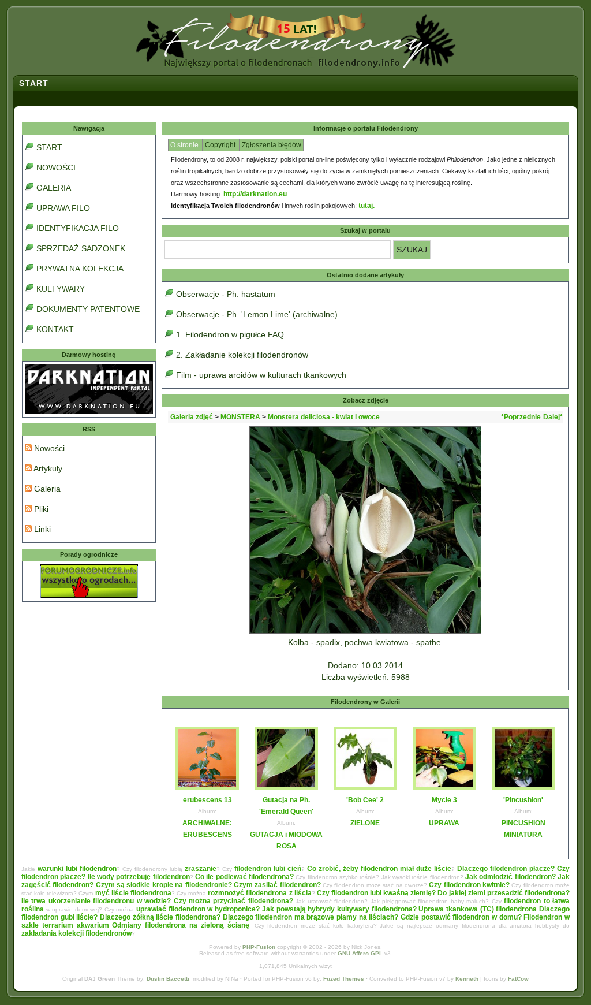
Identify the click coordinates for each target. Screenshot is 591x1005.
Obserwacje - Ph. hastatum (225, 294)
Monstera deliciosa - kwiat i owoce (324, 417)
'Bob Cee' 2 (365, 800)
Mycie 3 (444, 800)
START (49, 147)
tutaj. (366, 206)
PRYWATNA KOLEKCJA (80, 268)
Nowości (48, 448)
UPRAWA (444, 823)
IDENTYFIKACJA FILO (77, 228)
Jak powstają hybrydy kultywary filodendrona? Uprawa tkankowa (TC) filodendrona (399, 909)
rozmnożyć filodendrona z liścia (259, 893)
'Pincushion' (523, 800)
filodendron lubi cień (267, 869)
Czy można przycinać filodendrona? (233, 901)
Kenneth (466, 979)
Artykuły (47, 468)
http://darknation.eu (255, 194)
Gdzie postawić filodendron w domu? (461, 917)
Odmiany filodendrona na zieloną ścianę (180, 925)
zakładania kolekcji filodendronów (76, 933)
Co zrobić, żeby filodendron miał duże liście (379, 869)
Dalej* (553, 417)
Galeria (46, 488)
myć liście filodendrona (133, 893)
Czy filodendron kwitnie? (469, 885)
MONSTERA (240, 417)
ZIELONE (365, 823)
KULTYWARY (60, 288)
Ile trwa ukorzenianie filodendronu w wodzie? (96, 901)
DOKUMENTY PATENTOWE (88, 309)
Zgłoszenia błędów (271, 145)
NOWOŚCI (56, 167)
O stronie (185, 145)
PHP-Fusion (258, 947)
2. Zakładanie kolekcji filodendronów (242, 354)
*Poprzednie (521, 417)
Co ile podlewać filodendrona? (244, 877)
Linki (41, 529)
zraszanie (200, 869)
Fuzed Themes (343, 979)
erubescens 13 (207, 800)
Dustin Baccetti (168, 979)
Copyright (221, 145)
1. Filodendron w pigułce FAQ (230, 334)
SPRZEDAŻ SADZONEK (80, 248)
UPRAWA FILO (63, 208)
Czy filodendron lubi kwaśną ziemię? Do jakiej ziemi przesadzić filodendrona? (443, 893)
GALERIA (53, 187)
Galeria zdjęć (191, 417)
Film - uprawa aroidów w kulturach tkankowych (261, 374)
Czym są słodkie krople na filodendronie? (164, 885)
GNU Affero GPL (360, 953)
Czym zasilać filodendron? (277, 885)
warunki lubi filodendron (77, 869)
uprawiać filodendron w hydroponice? (198, 909)
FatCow (518, 979)
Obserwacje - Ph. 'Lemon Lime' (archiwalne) (257, 314)
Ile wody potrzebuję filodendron (139, 877)
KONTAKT (55, 329)
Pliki (40, 508)
